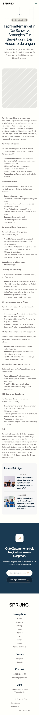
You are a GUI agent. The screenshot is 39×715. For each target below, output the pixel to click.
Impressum (15, 707)
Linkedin (20, 662)
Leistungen (20, 626)
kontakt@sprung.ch (19, 678)
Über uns (19, 622)
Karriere (19, 640)
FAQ (19, 636)
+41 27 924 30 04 (19, 674)
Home (19, 619)
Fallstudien (19, 633)
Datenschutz (15, 703)
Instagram (19, 659)
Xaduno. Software (19, 647)
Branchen (19, 629)
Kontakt (19, 643)
